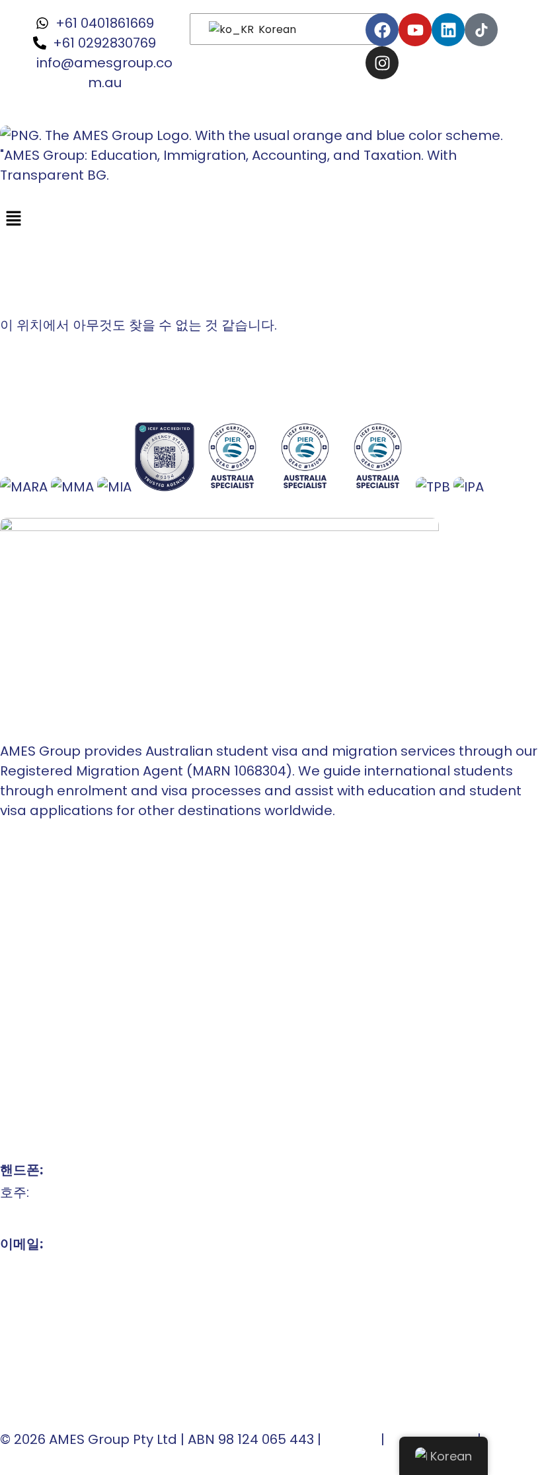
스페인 (20, 982)
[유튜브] (415, 29)
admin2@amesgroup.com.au (98, 1333)
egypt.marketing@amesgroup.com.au (129, 1378)
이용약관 (351, 1439)
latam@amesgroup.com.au (93, 1288)
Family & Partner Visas (74, 1049)
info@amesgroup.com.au (85, 1266)
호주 (13, 937)
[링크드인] (448, 29)
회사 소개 (28, 892)
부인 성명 (512, 1439)
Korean (276, 29)
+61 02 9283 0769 (55, 1214)
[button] (271, 219)
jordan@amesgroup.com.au (95, 1356)
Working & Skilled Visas (76, 1027)
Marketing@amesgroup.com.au (106, 1311)
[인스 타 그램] (382, 62)
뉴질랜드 (26, 960)
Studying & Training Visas (83, 1004)
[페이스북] (382, 29)
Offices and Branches (72, 915)
